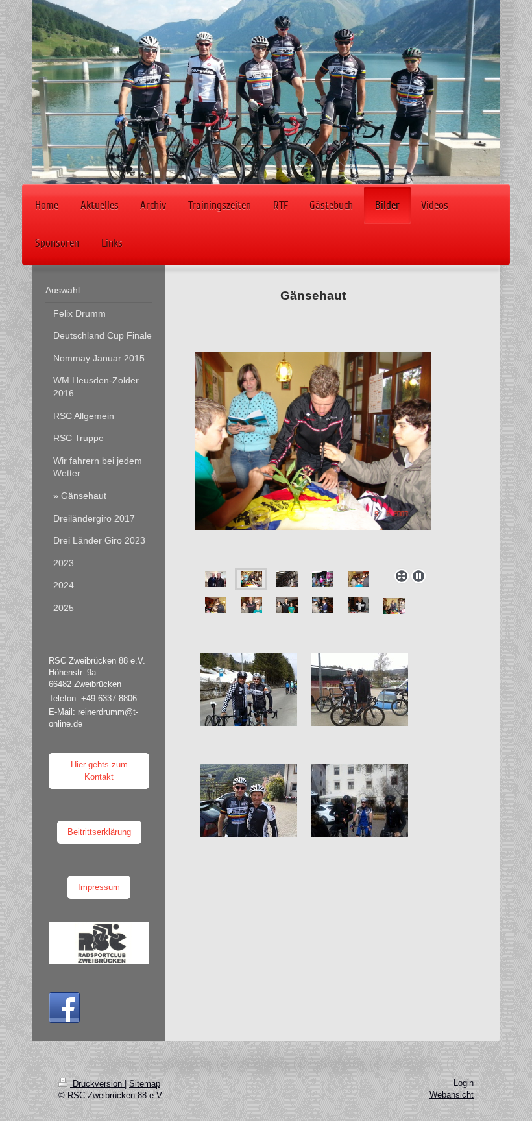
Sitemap (144, 1084)
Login (463, 1083)
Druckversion (97, 1084)
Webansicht (451, 1095)
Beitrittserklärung (99, 832)
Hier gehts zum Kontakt (99, 770)
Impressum (99, 887)
